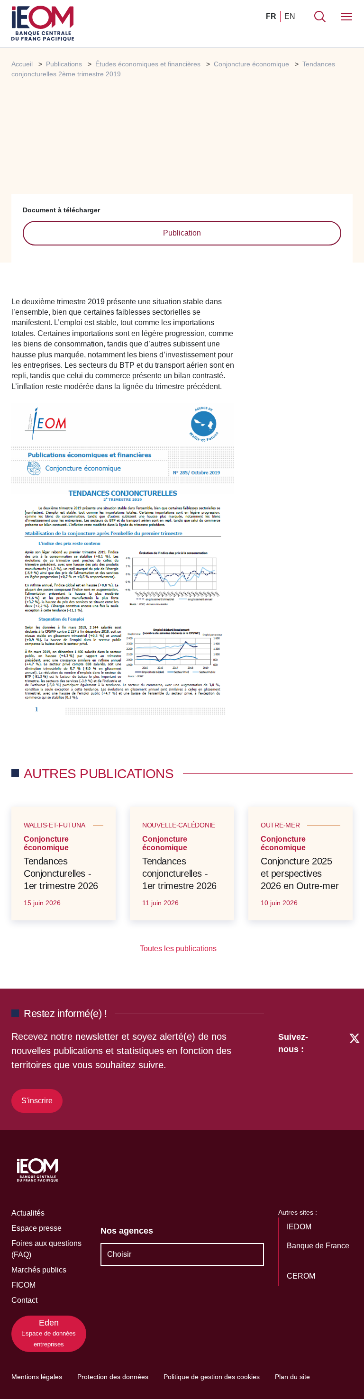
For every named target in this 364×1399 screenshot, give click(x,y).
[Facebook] (336, 1070)
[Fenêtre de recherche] (320, 16)
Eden (48, 1333)
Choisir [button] (119, 1254)
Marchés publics (38, 1270)
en (289, 16)
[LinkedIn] (320, 1070)
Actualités (28, 1213)
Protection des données (112, 1377)
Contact (24, 1300)
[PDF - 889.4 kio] (122, 561)
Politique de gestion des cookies (212, 1377)
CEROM (302, 1276)
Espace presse (36, 1228)
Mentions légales (36, 1377)
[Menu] (346, 16)
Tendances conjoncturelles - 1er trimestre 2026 (179, 873)
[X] (354, 1070)
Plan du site (292, 1377)
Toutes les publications (179, 949)
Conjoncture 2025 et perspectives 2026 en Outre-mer (299, 873)
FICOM (23, 1285)
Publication (182, 233)
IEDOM (300, 1227)
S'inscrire (37, 1101)
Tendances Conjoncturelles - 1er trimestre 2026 (61, 873)
